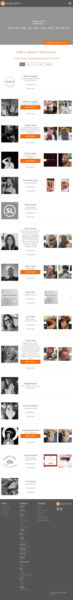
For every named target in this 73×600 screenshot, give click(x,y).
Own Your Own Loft (43, 510)
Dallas (21, 585)
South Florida (23, 521)
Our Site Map (4, 510)
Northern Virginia (24, 589)
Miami (21, 519)
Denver (22, 512)
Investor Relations (5, 508)
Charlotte (22, 566)
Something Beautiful (30, 430)
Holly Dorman (30, 228)
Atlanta (22, 531)
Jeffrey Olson (30, 266)
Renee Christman (30, 406)
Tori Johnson (30, 481)
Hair (28, 64)
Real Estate (40, 514)
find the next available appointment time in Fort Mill (37, 58)
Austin (21, 581)
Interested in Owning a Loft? (56, 42)
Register (40, 508)
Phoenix (22, 508)
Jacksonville (23, 517)
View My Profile (30, 88)
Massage (49, 64)
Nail (34, 64)
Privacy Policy (4, 514)
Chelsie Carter (30, 125)
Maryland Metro (24, 551)
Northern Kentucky (25, 546)
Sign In (39, 506)
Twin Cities (23, 555)
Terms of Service (5, 512)
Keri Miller (30, 317)
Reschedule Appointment (44, 520)
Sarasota (22, 525)
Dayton (22, 570)
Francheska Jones (30, 180)
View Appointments (43, 516)
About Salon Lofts (5, 506)
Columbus (22, 572)
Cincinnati (22, 576)
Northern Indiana (24, 542)
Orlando (22, 523)
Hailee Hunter (30, 204)
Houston (22, 583)
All (22, 64)
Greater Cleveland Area (26, 574)
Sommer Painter (30, 455)
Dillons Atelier (30, 153)
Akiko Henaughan (30, 76)
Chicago (22, 536)
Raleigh (22, 564)
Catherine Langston (30, 101)
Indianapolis (23, 540)
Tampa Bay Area (24, 527)
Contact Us (40, 512)
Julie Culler (30, 292)
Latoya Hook (30, 340)
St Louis (22, 559)
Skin (41, 64)
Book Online (30, 107)
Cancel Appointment (43, 518)
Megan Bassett (30, 383)
